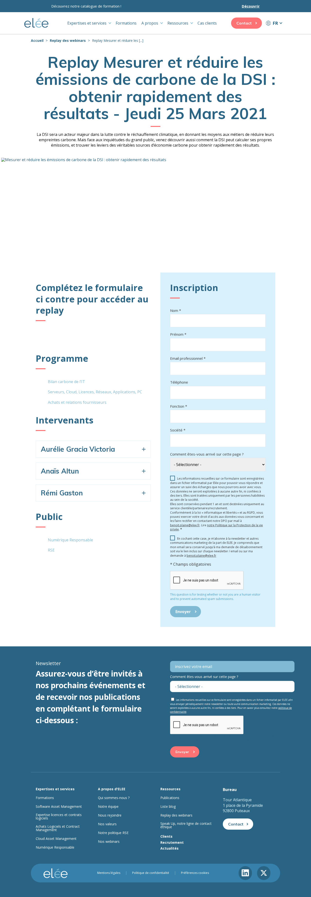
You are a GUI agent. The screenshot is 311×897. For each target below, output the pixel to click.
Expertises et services (86, 23)
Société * (177, 430)
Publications (169, 798)
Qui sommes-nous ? (114, 798)
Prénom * (178, 334)
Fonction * (178, 406)
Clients (166, 836)
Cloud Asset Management (56, 838)
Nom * (175, 310)
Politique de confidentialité (150, 873)
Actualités (169, 848)
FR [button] (275, 23)
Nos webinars (109, 841)
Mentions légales (108, 873)
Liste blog (168, 806)
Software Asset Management (59, 806)
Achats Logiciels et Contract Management (58, 828)
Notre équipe (108, 806)
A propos (149, 23)
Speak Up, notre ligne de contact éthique (186, 825)
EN (274, 32)
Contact (244, 23)
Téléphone (179, 382)
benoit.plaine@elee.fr (185, 525)
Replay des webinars (68, 40)
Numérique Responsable (55, 847)
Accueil (37, 40)
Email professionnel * (188, 358)
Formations (126, 23)
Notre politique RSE (113, 833)
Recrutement (172, 842)
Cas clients (207, 23)
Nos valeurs (107, 824)
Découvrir (251, 6)
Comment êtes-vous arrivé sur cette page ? (207, 454)
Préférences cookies (195, 873)
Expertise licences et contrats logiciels (59, 816)
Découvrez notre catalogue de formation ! (86, 6)
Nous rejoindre (109, 815)
